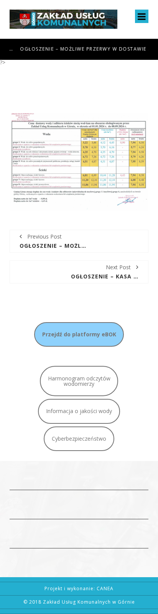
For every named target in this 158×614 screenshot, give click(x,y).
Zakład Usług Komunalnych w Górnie (89, 602)
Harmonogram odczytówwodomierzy (79, 381)
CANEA (105, 588)
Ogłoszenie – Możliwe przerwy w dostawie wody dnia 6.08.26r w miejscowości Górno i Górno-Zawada (80, 49)
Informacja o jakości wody (79, 411)
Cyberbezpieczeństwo (79, 438)
